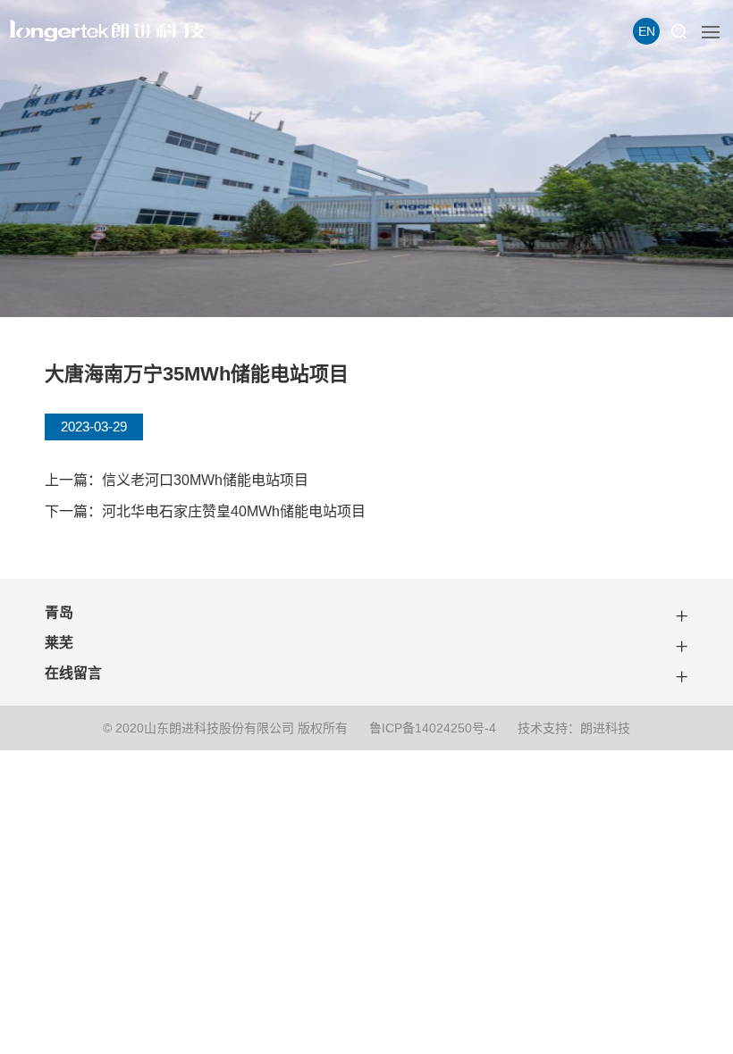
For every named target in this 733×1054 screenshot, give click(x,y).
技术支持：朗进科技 (574, 728)
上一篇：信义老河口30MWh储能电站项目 (176, 480)
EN (646, 31)
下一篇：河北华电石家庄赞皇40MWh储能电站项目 (205, 511)
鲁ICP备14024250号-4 (432, 728)
